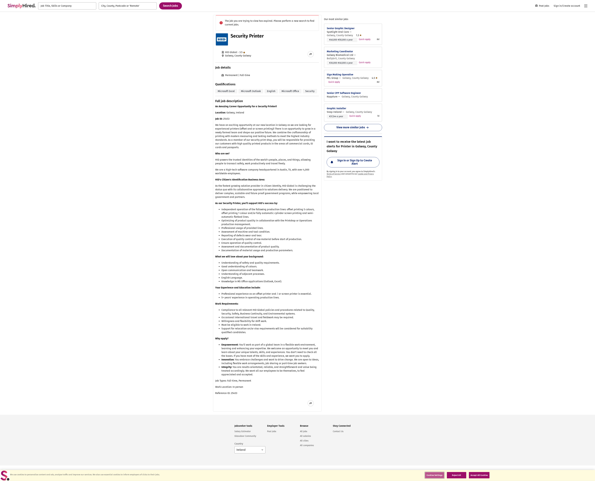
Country (238, 443)
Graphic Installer (336, 108)
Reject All (456, 475)
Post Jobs (544, 5)
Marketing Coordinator (340, 51)
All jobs (303, 431)
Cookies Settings (434, 475)
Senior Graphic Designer (341, 28)
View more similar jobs (350, 127)
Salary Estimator (242, 431)
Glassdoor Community (245, 436)
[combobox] (67, 5)
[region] (297, 475)
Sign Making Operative (340, 74)
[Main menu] (586, 6)
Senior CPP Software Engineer (344, 93)
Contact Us (338, 431)
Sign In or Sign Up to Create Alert (354, 162)
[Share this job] (311, 54)
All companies (307, 445)
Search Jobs (170, 5)
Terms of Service (334, 174)
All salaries (305, 436)
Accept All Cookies (479, 475)
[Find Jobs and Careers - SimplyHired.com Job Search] (21, 6)
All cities (304, 440)
